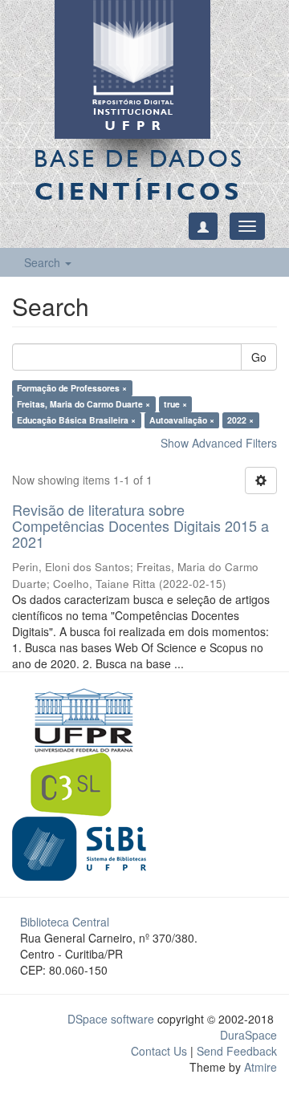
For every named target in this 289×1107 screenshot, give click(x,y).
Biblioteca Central (64, 922)
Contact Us (159, 1051)
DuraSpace (248, 1035)
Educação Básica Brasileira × (76, 420)
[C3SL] (79, 783)
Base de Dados (139, 174)
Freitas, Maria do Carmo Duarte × (83, 404)
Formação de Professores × (72, 388)
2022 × (240, 420)
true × (175, 404)
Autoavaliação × (181, 420)
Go (259, 357)
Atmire (259, 1067)
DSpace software (110, 1019)
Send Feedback (237, 1051)
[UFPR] (79, 719)
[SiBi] (79, 847)
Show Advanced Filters (219, 443)
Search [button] (43, 262)
